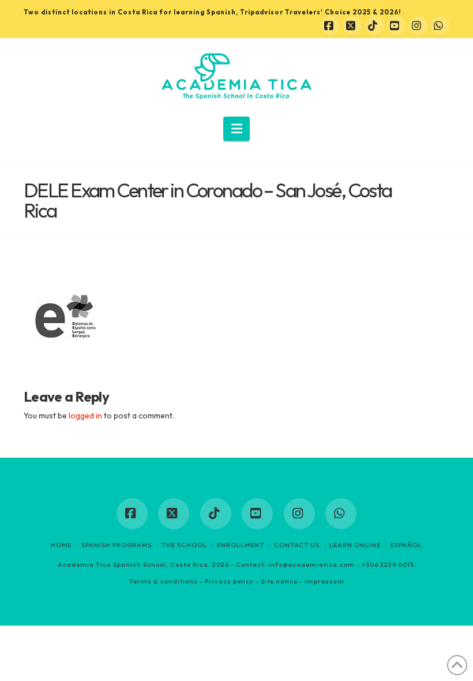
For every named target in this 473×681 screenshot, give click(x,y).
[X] (352, 25)
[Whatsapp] (440, 25)
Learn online (355, 545)
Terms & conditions (163, 581)
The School (184, 545)
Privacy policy (229, 581)
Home (61, 545)
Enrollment (240, 545)
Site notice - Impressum (302, 581)
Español (406, 545)
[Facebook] (330, 25)
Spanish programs (116, 545)
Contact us (297, 545)
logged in (85, 415)
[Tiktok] (374, 25)
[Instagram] (418, 25)
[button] (236, 129)
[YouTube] (396, 25)
